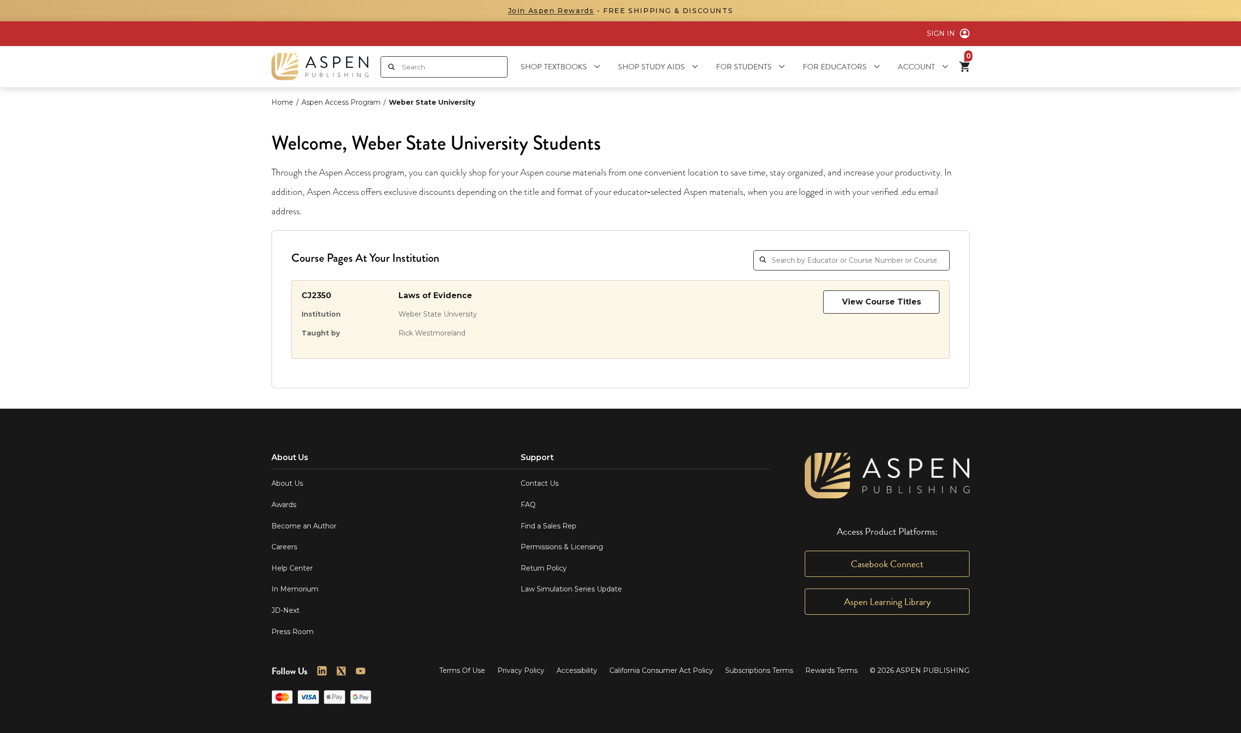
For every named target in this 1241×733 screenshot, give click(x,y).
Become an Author (303, 526)
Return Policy (544, 568)
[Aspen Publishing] (319, 66)
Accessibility (577, 670)
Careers (284, 546)
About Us (287, 483)
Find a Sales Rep (548, 526)
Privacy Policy (520, 670)
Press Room (292, 631)
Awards (283, 504)
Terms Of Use (462, 670)
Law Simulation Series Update (571, 589)
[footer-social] (322, 671)
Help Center (292, 568)
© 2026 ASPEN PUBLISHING (920, 670)
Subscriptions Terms (759, 670)
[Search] (391, 67)
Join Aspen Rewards (551, 10)
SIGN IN (941, 33)
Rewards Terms (831, 670)
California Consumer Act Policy (661, 670)
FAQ (528, 504)
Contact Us (539, 483)
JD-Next (285, 610)
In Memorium (294, 589)
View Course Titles (881, 301)
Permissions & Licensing (562, 546)
